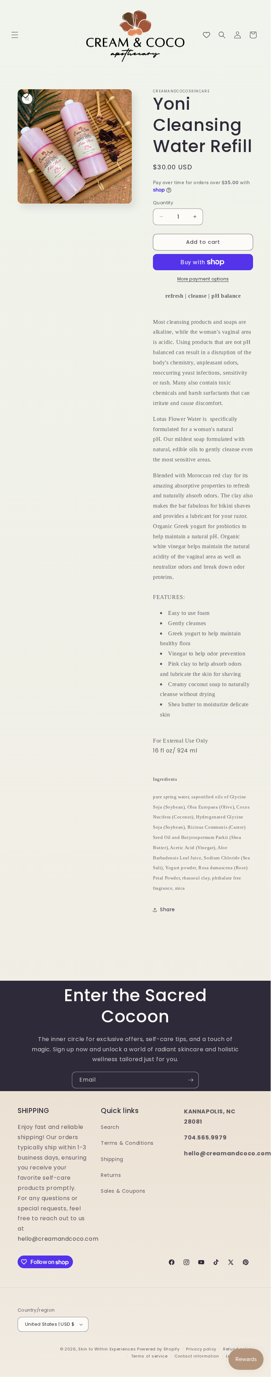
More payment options (203, 279)
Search (110, 1127)
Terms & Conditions (127, 1143)
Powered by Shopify (158, 1349)
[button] (15, 35)
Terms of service (149, 1356)
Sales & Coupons (123, 1190)
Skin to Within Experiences (107, 1349)
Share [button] (167, 909)
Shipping (112, 1159)
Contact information (196, 1356)
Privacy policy (201, 1349)
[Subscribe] (190, 1080)
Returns (111, 1175)
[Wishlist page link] (206, 34)
